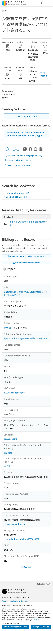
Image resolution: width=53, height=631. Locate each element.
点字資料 (8, 452)
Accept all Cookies (41, 626)
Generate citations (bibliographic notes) (24, 155)
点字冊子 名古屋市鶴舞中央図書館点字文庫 (28, 223)
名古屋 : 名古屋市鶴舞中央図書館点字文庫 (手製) (26, 338)
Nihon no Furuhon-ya (16, 192)
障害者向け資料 (11, 439)
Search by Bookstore (26, 116)
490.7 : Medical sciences (15, 392)
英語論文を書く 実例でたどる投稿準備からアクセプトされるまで (25, 293)
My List (8, 151)
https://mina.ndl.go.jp (14, 524)
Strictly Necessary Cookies (15, 626)
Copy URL (16, 151)
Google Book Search (16, 196)
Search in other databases (18, 165)
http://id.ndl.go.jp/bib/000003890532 (21, 539)
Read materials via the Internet (15, 601)
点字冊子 (8, 465)
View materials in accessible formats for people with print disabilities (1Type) (25, 134)
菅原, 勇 (7, 327)
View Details (43, 74)
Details (36, 620)
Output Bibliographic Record (19, 160)
